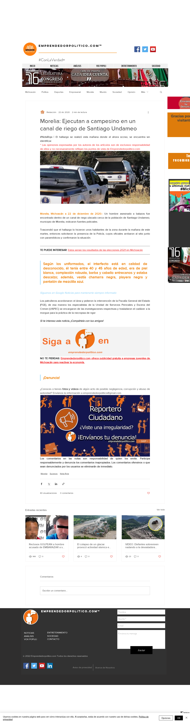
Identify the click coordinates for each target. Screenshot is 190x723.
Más (143, 92)
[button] (161, 92)
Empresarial (75, 92)
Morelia (90, 92)
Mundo (103, 92)
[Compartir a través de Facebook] (41, 483)
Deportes (58, 92)
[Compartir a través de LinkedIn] (56, 483)
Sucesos (54, 473)
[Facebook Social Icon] (137, 49)
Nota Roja (64, 473)
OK (178, 717)
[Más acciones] (148, 112)
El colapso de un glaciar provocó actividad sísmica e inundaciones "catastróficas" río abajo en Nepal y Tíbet (93, 546)
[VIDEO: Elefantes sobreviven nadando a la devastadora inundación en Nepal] (143, 527)
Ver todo (161, 509)
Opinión (131, 92)
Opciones (166, 717)
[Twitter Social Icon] (145, 49)
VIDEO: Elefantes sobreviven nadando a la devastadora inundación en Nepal (142, 546)
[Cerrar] (186, 718)
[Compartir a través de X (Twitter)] (48, 483)
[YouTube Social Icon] (153, 49)
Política (45, 92)
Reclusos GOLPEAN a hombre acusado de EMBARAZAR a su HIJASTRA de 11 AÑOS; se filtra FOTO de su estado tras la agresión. (46, 546)
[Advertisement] (89, 20)
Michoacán (30, 92)
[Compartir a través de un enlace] (63, 483)
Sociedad (117, 92)
